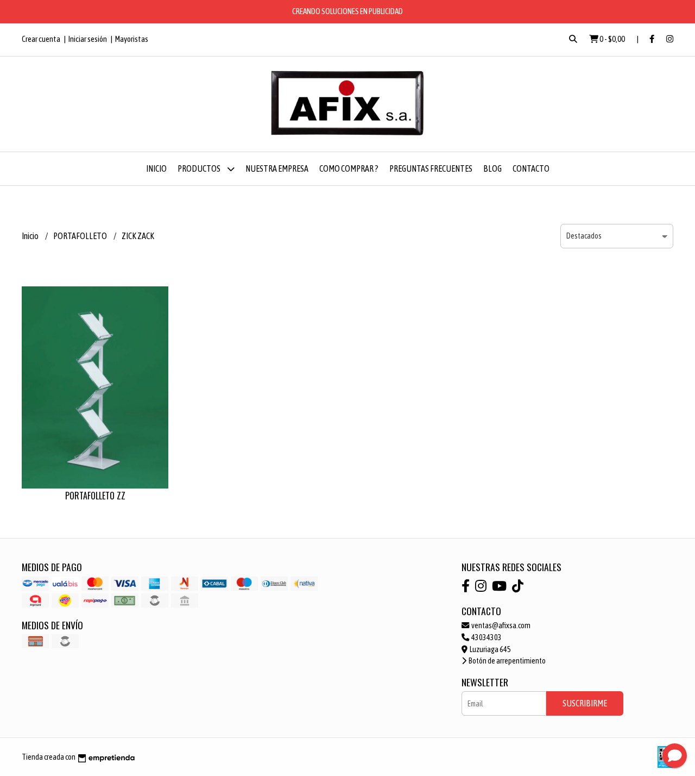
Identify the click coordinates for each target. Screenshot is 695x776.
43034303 (486, 637)
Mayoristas (131, 38)
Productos (200, 168)
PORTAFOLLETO (80, 236)
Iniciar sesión (87, 38)
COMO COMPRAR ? (348, 168)
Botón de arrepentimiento (506, 660)
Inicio (156, 168)
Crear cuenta (41, 38)
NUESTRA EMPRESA (276, 168)
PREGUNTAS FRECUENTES (430, 168)
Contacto (531, 168)
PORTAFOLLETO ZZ (95, 495)
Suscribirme (585, 703)
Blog (492, 168)
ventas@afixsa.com (500, 625)
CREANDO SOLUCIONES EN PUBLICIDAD (347, 11)
